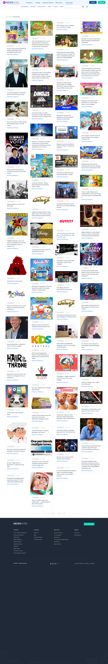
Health (49, 6)
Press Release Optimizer (20, 553)
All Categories (24, 6)
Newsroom (57, 537)
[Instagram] (57, 563)
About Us (36, 532)
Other (61, 6)
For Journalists (57, 535)
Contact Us (77, 532)
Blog (35, 535)
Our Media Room (38, 539)
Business (32, 6)
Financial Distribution (19, 535)
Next (59, 513)
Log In (93, 2)
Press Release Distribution (20, 532)
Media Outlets (57, 544)
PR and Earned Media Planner (61, 539)
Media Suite (16, 537)
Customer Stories (38, 537)
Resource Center (58, 532)
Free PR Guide (89, 524)
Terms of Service (79, 563)
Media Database (18, 539)
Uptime (92, 563)
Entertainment (42, 6)
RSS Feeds (57, 541)
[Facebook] (50, 563)
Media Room (17, 548)
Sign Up (102, 2)
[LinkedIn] (55, 563)
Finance (56, 6)
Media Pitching (17, 541)
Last (64, 513)
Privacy (87, 563)
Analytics (16, 546)
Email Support (77, 535)
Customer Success (18, 550)
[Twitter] (52, 563)
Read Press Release (12, 54)
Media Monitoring (18, 544)
